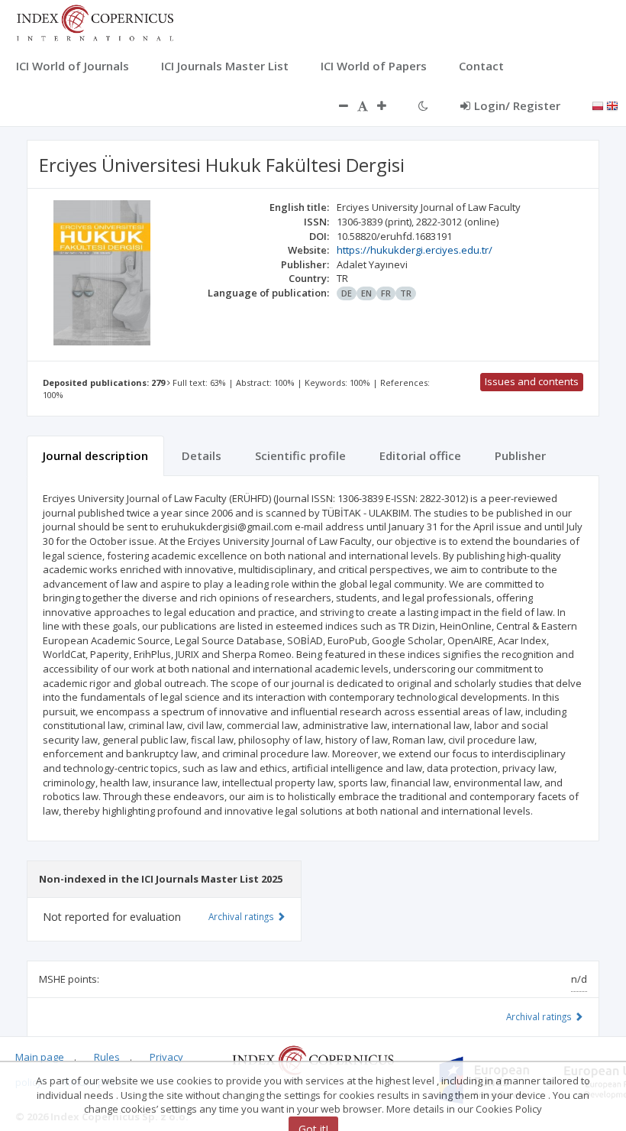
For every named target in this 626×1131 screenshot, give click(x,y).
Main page (39, 1057)
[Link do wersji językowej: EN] (612, 105)
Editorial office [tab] (420, 455)
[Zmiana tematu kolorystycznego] (423, 105)
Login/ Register (517, 105)
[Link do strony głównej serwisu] (94, 21)
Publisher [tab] (520, 455)
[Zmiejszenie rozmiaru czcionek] (336, 105)
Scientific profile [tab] (300, 455)
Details (201, 455)
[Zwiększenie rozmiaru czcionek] (389, 105)
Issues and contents (532, 381)
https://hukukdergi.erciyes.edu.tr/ (414, 250)
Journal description (95, 455)
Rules (107, 1057)
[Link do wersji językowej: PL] (598, 105)
